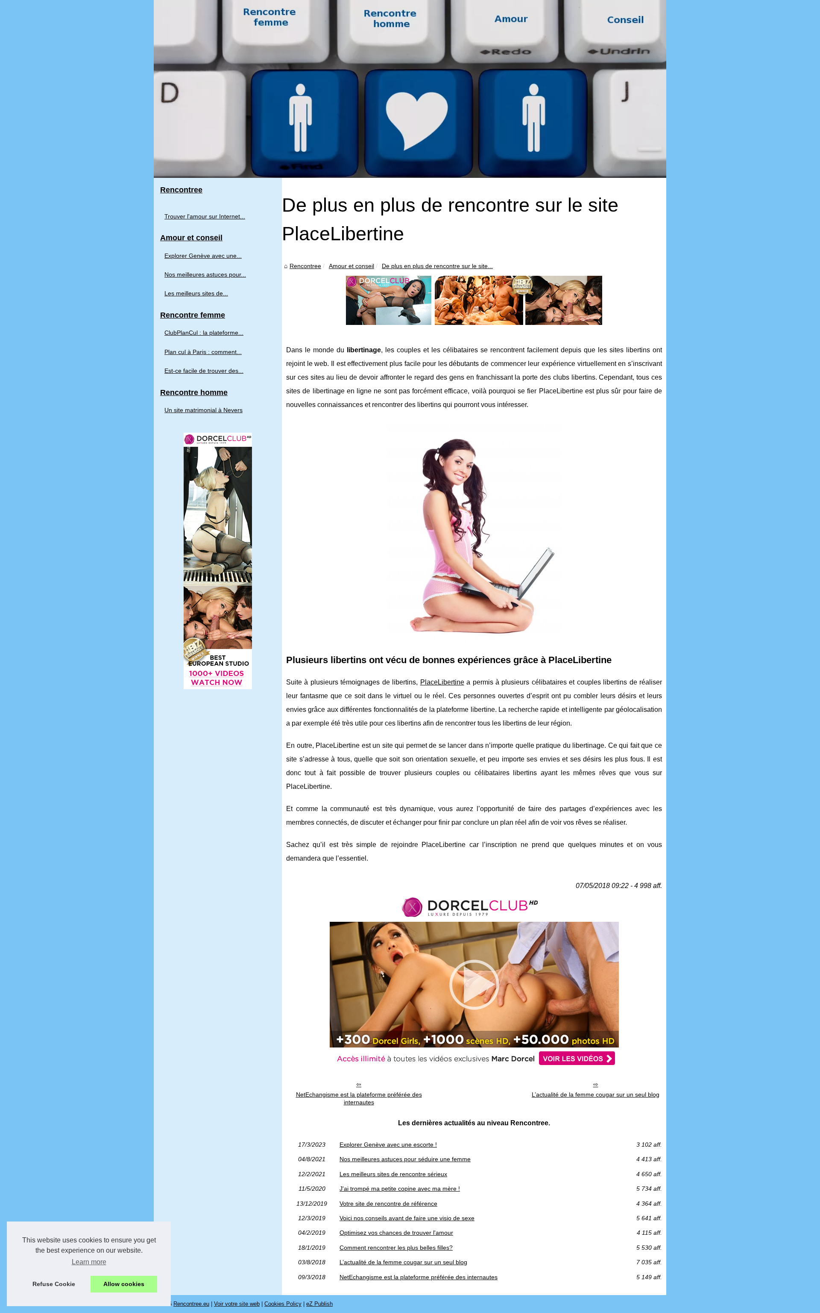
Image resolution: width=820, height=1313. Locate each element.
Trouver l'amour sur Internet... (204, 216)
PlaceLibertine (442, 682)
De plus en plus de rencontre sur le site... (437, 266)
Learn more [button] (89, 1262)
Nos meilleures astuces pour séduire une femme (405, 1159)
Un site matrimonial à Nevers (203, 410)
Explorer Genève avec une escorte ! (388, 1145)
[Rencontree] (410, 89)
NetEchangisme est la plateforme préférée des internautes (359, 1098)
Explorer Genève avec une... (203, 255)
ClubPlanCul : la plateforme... (203, 332)
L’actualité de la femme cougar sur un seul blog (595, 1094)
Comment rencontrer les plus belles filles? (396, 1248)
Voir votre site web (237, 1304)
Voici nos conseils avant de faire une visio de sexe (407, 1218)
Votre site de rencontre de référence (388, 1204)
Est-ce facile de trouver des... (203, 370)
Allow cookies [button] (123, 1284)
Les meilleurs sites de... (196, 293)
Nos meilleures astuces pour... (205, 274)
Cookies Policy (283, 1304)
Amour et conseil (351, 266)
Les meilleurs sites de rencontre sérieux (393, 1174)
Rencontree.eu (191, 1304)
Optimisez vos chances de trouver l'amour (396, 1233)
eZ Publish (319, 1304)
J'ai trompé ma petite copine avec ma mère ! (400, 1189)
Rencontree (305, 266)
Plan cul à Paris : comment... (203, 351)
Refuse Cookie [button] (53, 1284)
